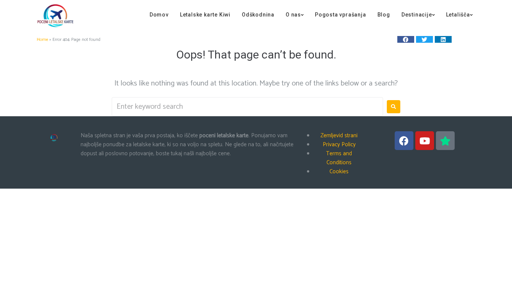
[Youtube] (424, 140)
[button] (405, 39)
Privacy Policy (339, 144)
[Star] (445, 140)
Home (42, 39)
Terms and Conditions (339, 158)
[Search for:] (247, 106)
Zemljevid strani (339, 135)
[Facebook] (404, 140)
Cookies (339, 171)
